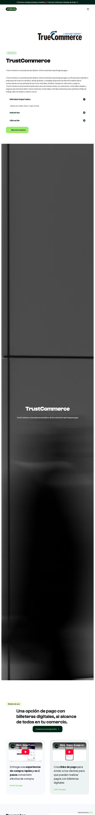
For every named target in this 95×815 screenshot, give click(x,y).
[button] (11, 53)
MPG (91, 812)
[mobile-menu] (87, 9)
